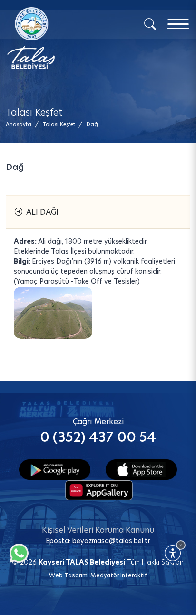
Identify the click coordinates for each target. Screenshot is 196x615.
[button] (92, 124)
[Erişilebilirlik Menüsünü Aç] (172, 553)
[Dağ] (53, 313)
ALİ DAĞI (40, 212)
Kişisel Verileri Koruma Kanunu (98, 530)
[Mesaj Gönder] (55, 38)
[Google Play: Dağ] (54, 468)
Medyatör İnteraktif (118, 575)
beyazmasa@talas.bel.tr (111, 541)
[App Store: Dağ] (141, 468)
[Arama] (150, 23)
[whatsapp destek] (17, 551)
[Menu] (178, 24)
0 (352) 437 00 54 (98, 437)
